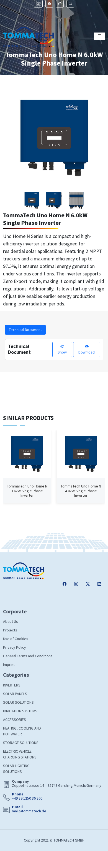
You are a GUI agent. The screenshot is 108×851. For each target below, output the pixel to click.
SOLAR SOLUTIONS (18, 702)
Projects (10, 630)
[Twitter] (88, 584)
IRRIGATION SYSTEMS (20, 710)
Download (86, 352)
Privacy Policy (14, 647)
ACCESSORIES (14, 719)
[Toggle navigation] (99, 36)
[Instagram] (76, 584)
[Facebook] (64, 584)
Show (62, 352)
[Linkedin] (99, 584)
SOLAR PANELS (15, 693)
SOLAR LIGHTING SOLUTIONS (16, 768)
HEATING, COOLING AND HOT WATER (22, 731)
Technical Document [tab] (25, 329)
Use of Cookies (15, 638)
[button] (70, 4)
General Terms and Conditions (28, 655)
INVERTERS (11, 685)
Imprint (9, 664)
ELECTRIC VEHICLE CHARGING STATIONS (20, 754)
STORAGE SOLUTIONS (20, 742)
